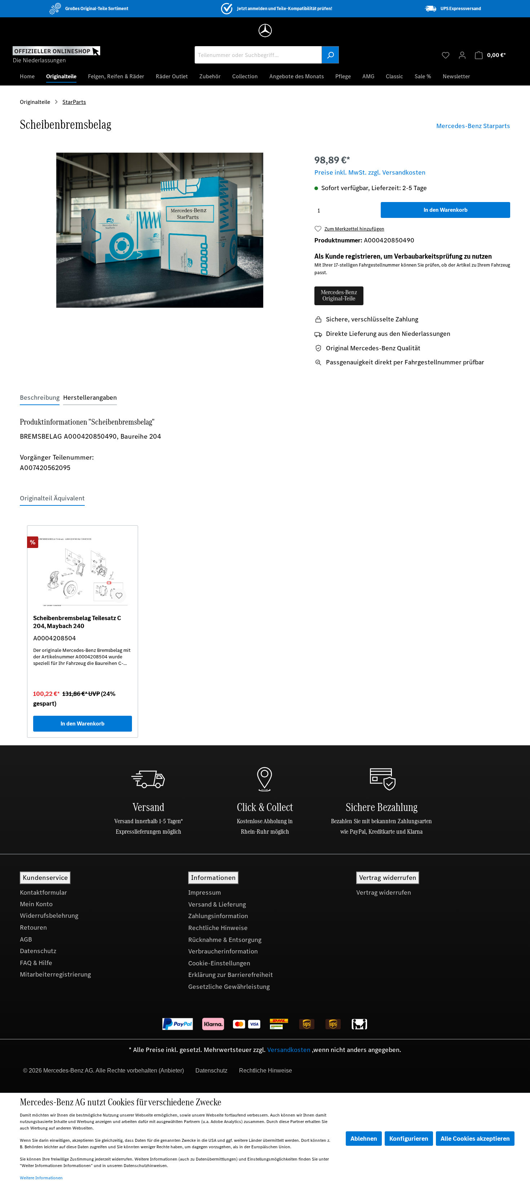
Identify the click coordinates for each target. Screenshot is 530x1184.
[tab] (39, 397)
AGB (26, 939)
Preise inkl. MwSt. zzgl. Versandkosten (369, 172)
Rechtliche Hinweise (218, 928)
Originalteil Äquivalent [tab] (52, 498)
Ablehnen (363, 1138)
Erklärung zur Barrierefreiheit (230, 974)
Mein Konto (36, 904)
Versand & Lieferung (217, 904)
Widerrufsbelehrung (49, 915)
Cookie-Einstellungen (219, 963)
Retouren (33, 927)
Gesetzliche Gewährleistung (229, 986)
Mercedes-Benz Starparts (473, 126)
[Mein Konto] (462, 55)
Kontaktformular (43, 892)
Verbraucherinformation (223, 951)
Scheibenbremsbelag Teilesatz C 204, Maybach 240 (77, 622)
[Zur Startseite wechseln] (56, 54)
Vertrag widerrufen (383, 892)
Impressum (204, 892)
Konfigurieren (408, 1138)
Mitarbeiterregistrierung (55, 974)
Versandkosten (288, 1049)
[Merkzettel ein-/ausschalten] (119, 595)
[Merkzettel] (445, 55)
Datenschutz (38, 951)
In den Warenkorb (446, 210)
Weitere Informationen (41, 1178)
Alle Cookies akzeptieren (475, 1138)
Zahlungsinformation (218, 916)
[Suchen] (330, 54)
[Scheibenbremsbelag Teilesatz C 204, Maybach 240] (82, 572)
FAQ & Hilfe (36, 963)
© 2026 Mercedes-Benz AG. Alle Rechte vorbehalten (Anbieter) (103, 1070)
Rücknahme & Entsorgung (224, 939)
